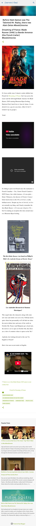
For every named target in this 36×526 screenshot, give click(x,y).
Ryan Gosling (6, 403)
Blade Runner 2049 (8, 395)
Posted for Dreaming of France (18, 390)
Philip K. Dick (29, 400)
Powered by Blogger (19, 523)
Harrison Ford (20, 400)
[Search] (34, 3)
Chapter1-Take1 (11, 2)
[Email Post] (3, 393)
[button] (3, 42)
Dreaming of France (15, 96)
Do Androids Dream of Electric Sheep (13, 398)
